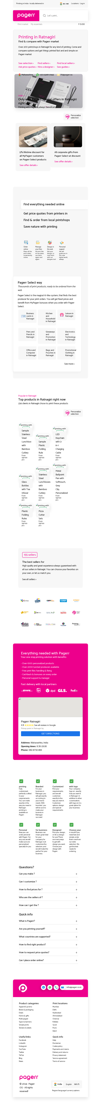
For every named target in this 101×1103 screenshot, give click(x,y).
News (21, 1061)
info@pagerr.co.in (74, 987)
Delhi (55, 1009)
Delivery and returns (60, 1052)
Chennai (56, 1018)
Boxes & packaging (26, 1009)
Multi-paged (23, 1018)
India (20, 96)
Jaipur (55, 1030)
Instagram (23, 1046)
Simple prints (24, 1024)
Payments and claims (61, 1049)
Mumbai (56, 1006)
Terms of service (59, 1061)
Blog (20, 1058)
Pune (55, 1027)
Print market (23, 24)
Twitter (21, 1052)
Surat (55, 1024)
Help (54, 1040)
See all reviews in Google (45, 725)
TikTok (21, 1055)
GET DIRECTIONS (50, 734)
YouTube (22, 1049)
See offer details (28, 165)
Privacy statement (59, 1055)
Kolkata (55, 1021)
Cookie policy (57, 1046)
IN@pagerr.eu (66, 75)
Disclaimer (57, 1043)
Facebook (22, 1040)
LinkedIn (22, 1043)
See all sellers (28, 579)
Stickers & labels (25, 1027)
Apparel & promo (25, 1006)
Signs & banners (25, 1021)
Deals (21, 1012)
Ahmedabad (57, 1015)
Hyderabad (57, 1012)
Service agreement (60, 1058)
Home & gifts (24, 1015)
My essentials (36, 24)
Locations (75, 3)
